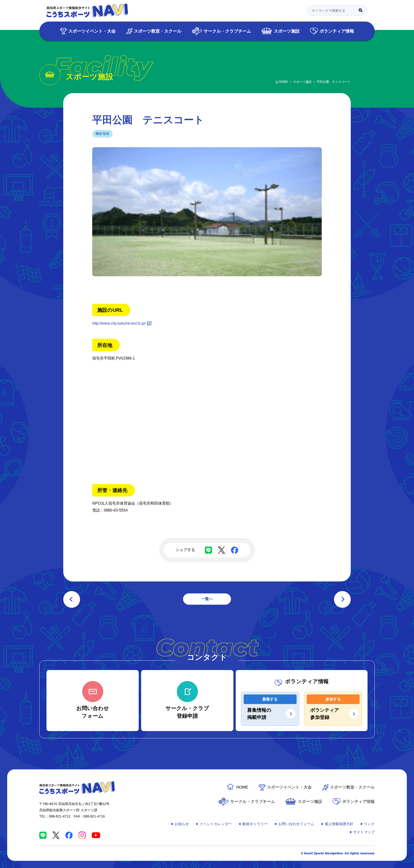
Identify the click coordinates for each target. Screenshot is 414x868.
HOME (242, 787)
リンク (369, 824)
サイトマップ (364, 832)
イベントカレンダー (216, 824)
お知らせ (182, 824)
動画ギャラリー (255, 824)
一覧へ (207, 599)
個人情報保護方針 (339, 824)
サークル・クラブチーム (227, 31)
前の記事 (71, 599)
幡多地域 (102, 133)
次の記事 (342, 599)
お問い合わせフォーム (296, 824)
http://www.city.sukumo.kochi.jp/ (119, 323)
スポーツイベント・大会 (92, 31)
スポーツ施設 (287, 31)
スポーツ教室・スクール (157, 31)
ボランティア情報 (337, 31)
